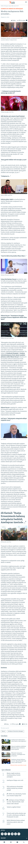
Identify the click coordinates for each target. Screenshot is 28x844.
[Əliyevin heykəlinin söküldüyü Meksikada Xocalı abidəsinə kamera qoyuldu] (6, 748)
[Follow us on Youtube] (12, 834)
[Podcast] (18, 834)
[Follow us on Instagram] (5, 834)
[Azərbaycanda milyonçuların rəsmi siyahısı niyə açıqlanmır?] (6, 741)
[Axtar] (24, 842)
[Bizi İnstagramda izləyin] (11, 842)
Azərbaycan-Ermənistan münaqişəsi (12, 8)
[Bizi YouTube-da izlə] (17, 842)
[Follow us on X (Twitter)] (9, 834)
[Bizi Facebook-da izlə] (4, 842)
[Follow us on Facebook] (2, 834)
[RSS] (15, 834)
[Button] (13, 20)
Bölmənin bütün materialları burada (18, 765)
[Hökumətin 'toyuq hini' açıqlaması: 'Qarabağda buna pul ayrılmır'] (6, 754)
